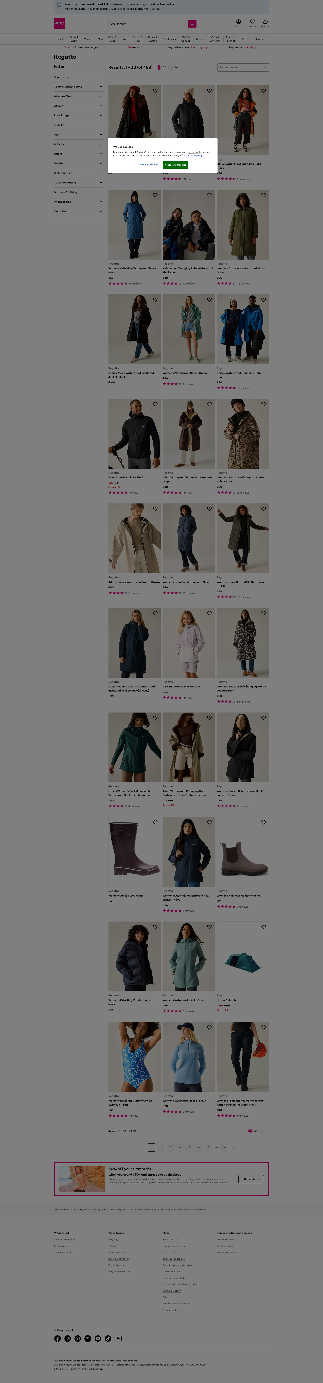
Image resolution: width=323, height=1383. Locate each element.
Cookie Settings (149, 164)
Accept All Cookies (175, 164)
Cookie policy (195, 155)
